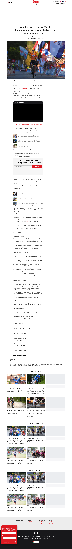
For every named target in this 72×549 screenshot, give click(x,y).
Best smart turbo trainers (43, 525)
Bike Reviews (51, 523)
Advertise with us (26, 538)
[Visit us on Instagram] (60, 1)
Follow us (36, 85)
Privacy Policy (12, 541)
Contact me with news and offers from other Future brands (9, 535)
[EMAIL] (11, 360)
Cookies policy (51, 536)
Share (16, 85)
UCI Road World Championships (19, 355)
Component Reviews (53, 525)
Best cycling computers (43, 526)
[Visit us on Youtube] (65, 1)
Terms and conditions (37, 536)
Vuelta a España (31, 525)
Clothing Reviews (52, 526)
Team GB (28, 221)
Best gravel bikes (42, 523)
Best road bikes (41, 521)
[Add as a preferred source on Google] (36, 542)
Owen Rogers (30, 38)
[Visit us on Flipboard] (66, 1)
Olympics (29, 526)
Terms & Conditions (8, 542)
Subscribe (62, 3)
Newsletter (41, 85)
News (44, 38)
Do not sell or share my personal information (40, 538)
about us (19, 536)
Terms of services (26, 169)
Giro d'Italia (30, 523)
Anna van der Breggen (25, 88)
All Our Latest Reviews (53, 521)
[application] (28, 112)
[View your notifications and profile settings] (11, 2)
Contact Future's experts (27, 536)
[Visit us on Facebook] (63, 1)
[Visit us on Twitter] (62, 1)
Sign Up (9, 538)
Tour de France (30, 521)
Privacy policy (45, 536)
